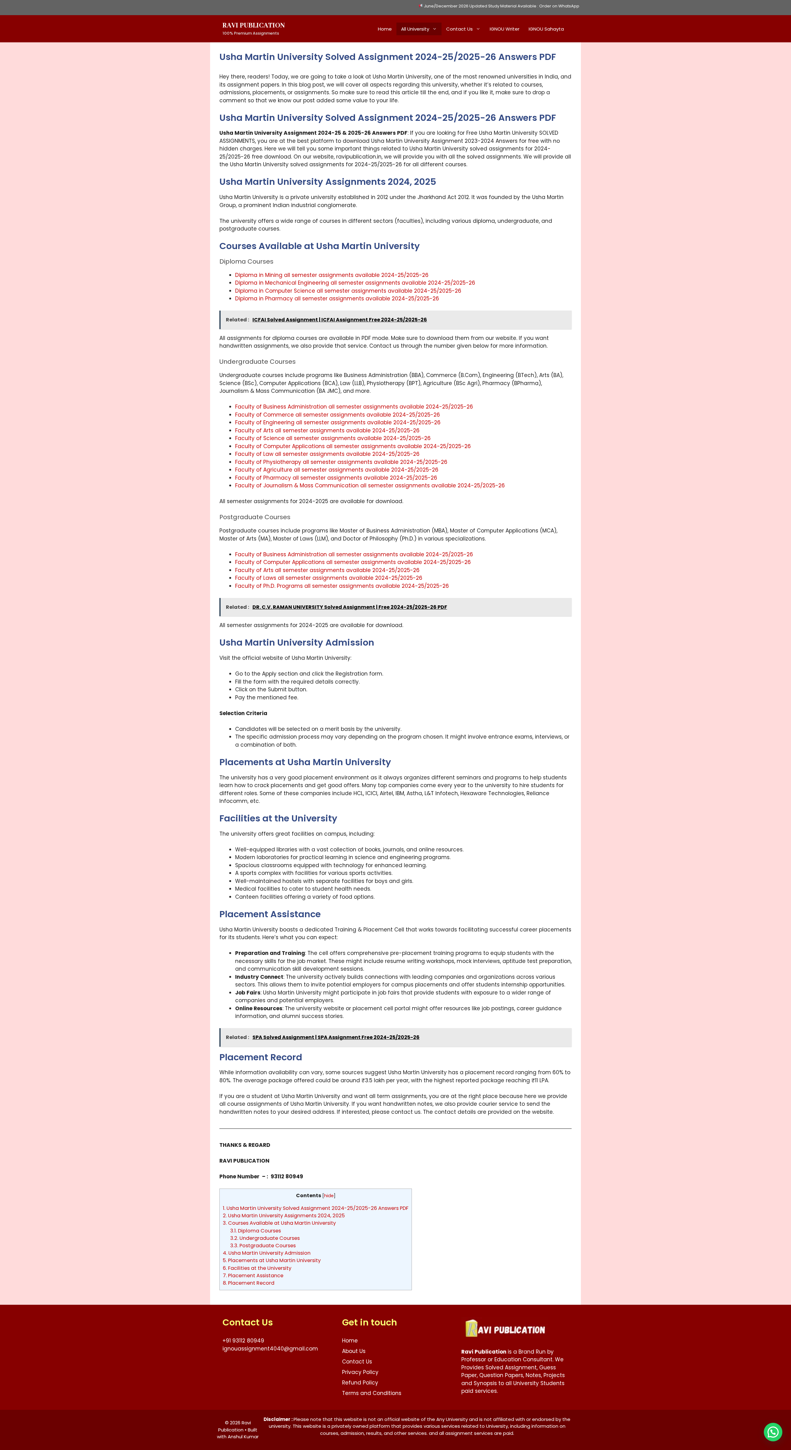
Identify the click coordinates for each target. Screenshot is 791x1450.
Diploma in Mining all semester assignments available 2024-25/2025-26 (332, 275)
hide (329, 1196)
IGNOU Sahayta (546, 29)
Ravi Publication (253, 25)
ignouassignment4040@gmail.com (270, 1348)
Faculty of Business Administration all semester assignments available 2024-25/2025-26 (354, 406)
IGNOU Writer (504, 29)
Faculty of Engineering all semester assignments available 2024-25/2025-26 (338, 422)
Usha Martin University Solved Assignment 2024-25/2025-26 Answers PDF (315, 1208)
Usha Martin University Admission (267, 1253)
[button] (773, 1432)
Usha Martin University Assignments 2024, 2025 (284, 1215)
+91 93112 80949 (243, 1340)
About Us (354, 1351)
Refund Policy (360, 1382)
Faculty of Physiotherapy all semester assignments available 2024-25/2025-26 (341, 462)
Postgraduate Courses (263, 1245)
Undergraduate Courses (265, 1238)
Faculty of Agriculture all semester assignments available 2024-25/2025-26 (336, 469)
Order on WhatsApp (559, 6)
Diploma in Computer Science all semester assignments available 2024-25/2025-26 (348, 291)
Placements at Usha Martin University (272, 1260)
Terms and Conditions (371, 1393)
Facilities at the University (257, 1268)
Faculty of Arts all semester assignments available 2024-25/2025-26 (327, 430)
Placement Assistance (253, 1275)
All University (415, 29)
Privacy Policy (360, 1372)
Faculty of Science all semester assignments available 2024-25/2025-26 (333, 438)
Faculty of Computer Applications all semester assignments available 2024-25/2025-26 (353, 446)
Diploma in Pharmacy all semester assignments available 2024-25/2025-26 (337, 298)
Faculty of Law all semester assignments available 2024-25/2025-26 (327, 454)
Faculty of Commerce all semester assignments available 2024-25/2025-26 (337, 414)
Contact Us (459, 29)
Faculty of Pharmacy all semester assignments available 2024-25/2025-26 (336, 477)
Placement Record (248, 1283)
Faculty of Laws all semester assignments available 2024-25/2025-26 (328, 578)
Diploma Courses (255, 1230)
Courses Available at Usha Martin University (279, 1223)
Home (385, 29)
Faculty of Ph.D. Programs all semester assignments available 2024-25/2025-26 (342, 586)
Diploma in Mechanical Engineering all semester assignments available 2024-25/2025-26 (355, 282)
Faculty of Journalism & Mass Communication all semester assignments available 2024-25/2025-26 (370, 485)
